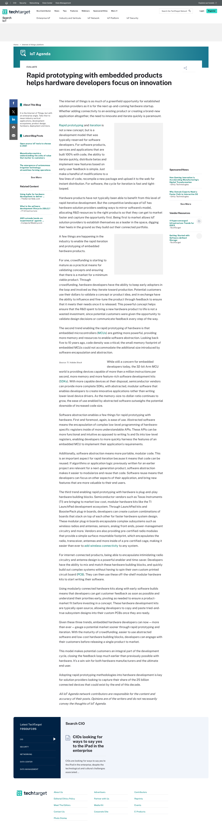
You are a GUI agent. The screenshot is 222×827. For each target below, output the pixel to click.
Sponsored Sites (100, 11)
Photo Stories (60, 818)
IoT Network (93, 18)
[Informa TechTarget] (6, 3)
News (56, 11)
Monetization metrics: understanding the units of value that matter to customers (35, 155)
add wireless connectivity (101, 545)
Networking (34, 3)
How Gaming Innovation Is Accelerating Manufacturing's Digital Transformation (184, 179)
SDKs (63, 381)
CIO (14, 3)
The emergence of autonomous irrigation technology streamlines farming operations (35, 167)
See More (36, 177)
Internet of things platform (33, 45)
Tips (65, 11)
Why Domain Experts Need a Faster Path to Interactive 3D (184, 193)
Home (15, 45)
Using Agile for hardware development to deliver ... (32, 195)
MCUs (102, 333)
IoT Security (132, 18)
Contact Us (59, 811)
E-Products (139, 811)
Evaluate (31, 67)
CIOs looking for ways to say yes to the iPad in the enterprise (88, 743)
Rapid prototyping (71, 125)
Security (23, 3)
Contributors (140, 792)
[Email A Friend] (13, 136)
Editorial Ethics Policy (64, 798)
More (113, 11)
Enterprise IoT (43, 18)
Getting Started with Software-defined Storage (179, 237)
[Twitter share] (13, 111)
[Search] (190, 11)
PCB (80, 574)
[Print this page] (13, 128)
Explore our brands (206, 3)
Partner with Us (101, 798)
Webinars (86, 11)
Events (137, 805)
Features (74, 11)
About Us (58, 792)
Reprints (138, 798)
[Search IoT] (16, 9)
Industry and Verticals (70, 18)
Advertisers (99, 792)
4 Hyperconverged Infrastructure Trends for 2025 (182, 223)
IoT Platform (113, 18)
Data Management (63, 3)
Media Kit (98, 805)
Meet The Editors (62, 805)
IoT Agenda (40, 53)
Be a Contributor (44, 11)
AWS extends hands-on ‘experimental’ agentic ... (32, 219)
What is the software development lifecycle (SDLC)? (35, 207)
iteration (95, 125)
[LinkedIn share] (13, 120)
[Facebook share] (13, 103)
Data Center (47, 3)
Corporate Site (101, 811)
